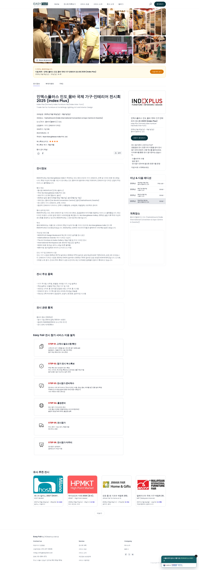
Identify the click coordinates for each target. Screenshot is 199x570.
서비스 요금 (84, 4)
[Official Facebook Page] (42, 153)
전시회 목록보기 (70, 4)
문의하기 (160, 4)
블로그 (120, 4)
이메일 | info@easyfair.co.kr (43, 553)
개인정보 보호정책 (85, 556)
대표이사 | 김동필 (39, 545)
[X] (129, 554)
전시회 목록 (82, 545)
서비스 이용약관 (84, 560)
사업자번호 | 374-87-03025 (42, 549)
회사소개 (127, 545)
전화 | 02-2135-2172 (40, 556)
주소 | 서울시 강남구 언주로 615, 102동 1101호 (47, 560)
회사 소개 (110, 4)
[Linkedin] (132, 554)
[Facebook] (125, 554)
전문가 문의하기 (139, 138)
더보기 (99, 513)
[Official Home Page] (38, 153)
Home (56, 4)
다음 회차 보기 (157, 72)
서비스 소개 (98, 4)
